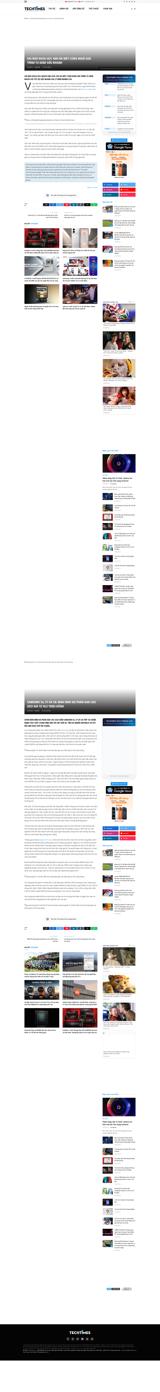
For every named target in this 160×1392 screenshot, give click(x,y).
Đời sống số (78, 8)
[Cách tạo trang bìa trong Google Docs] (108, 558)
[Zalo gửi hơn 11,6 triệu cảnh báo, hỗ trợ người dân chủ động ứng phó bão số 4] (80, 962)
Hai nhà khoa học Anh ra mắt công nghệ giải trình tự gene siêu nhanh (79, 940)
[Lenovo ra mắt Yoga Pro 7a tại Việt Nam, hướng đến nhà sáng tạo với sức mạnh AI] (80, 294)
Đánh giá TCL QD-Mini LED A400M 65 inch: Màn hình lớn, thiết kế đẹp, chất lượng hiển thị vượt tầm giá (124, 223)
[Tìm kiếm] (135, 9)
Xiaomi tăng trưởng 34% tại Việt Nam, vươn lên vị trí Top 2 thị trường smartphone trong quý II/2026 (80, 1003)
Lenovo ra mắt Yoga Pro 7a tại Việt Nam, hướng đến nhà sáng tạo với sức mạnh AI (79, 307)
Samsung (64, 730)
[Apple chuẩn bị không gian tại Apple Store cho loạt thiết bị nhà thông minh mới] (41, 294)
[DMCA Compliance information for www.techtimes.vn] (127, 645)
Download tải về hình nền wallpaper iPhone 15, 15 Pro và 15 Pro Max (124, 547)
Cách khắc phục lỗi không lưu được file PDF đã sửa (124, 516)
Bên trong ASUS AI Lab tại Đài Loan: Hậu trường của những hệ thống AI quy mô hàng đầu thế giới (124, 496)
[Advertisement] (119, 288)
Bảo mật (105, 475)
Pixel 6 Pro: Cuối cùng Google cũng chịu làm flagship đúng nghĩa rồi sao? (78, 216)
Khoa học (107, 8)
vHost (46, 1352)
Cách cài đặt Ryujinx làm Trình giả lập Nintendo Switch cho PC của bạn (124, 536)
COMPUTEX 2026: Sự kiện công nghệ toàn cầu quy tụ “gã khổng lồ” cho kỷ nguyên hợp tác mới (124, 588)
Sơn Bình (37, 710)
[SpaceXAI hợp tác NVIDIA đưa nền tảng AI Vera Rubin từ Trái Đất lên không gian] (41, 1018)
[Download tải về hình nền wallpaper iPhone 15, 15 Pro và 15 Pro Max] (108, 547)
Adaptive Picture (45, 840)
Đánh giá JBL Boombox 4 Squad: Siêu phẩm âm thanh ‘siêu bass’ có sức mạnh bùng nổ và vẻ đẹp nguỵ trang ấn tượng (124, 601)
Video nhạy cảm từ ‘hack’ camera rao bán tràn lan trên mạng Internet (117, 479)
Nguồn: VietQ (92, 187)
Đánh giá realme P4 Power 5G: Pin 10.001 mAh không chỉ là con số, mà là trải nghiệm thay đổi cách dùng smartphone (124, 264)
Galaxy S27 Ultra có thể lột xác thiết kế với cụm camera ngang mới (79, 251)
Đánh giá (64, 8)
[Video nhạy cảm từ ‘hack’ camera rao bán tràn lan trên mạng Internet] (119, 463)
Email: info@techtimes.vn (129, 1350)
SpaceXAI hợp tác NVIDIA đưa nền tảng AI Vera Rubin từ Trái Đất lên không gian (40, 1031)
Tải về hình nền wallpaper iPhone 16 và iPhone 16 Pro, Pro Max (124, 525)
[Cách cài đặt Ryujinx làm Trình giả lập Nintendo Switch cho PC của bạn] (108, 535)
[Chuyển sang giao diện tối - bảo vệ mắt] (132, 8)
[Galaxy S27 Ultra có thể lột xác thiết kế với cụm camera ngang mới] (80, 238)
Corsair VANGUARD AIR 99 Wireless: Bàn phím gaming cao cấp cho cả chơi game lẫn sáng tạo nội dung (124, 236)
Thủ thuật (94, 8)
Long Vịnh (37, 67)
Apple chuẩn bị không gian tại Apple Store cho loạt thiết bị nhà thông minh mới (41, 307)
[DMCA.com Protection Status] (113, 645)
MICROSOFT (108, 114)
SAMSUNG (107, 102)
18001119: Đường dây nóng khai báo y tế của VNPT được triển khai (42, 940)
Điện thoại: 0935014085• (30, 1352)
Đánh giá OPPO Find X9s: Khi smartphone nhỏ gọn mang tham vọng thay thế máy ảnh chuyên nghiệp (124, 250)
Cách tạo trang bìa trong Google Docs (124, 557)
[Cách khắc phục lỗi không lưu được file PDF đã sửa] (108, 517)
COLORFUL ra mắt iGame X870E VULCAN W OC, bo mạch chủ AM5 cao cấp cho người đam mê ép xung (41, 279)
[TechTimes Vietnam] (35, 8)
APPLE (106, 91)
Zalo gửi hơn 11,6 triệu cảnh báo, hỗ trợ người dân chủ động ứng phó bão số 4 (79, 975)
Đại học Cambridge (88, 89)
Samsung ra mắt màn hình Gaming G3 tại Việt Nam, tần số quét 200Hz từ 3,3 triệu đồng (80, 279)
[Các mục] (25, 1)
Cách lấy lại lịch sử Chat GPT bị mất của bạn (124, 507)
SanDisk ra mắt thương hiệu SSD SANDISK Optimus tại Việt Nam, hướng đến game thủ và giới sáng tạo (41, 251)
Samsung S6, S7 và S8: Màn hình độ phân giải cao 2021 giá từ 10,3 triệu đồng (43, 216)
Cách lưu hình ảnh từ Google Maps (124, 566)
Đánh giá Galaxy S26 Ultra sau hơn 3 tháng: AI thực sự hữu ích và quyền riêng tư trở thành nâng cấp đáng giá (124, 210)
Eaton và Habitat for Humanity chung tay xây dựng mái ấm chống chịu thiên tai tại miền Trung (41, 975)
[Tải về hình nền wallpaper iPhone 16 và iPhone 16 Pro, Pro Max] (108, 526)
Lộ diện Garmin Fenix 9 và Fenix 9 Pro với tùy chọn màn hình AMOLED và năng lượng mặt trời (41, 1003)
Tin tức (51, 8)
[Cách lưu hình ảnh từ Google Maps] (108, 567)
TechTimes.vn (32, 1350)
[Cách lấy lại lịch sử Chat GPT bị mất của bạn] (108, 507)
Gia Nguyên (113, 483)
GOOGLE (107, 125)
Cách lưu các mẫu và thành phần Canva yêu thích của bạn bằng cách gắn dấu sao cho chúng (124, 577)
